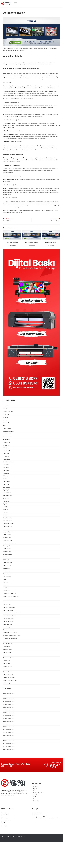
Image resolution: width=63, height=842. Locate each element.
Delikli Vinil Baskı (7, 560)
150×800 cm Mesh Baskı (8, 721)
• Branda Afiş (35, 800)
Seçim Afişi (5, 506)
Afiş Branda (5, 582)
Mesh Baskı (6, 417)
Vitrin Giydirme (6, 663)
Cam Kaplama (6, 484)
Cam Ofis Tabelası (7, 652)
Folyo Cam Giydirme (7, 683)
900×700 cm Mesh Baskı (8, 726)
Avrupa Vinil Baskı (7, 565)
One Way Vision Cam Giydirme (10, 680)
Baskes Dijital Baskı (7, 540)
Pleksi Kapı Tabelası (7, 649)
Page (57, 838)
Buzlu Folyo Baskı (7, 436)
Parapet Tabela (6, 660)
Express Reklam (14, 192)
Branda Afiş (5, 425)
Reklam (43, 836)
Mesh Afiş (5, 509)
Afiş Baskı (5, 512)
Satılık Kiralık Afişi (7, 518)
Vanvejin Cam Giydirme (8, 669)
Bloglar (9, 688)
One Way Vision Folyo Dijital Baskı (11, 596)
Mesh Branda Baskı (7, 554)
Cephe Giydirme (6, 490)
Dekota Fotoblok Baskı (8, 599)
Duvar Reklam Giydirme (8, 523)
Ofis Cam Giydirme (7, 666)
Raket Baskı (6, 448)
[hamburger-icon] (15, 3)
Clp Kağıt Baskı (6, 450)
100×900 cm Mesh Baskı (8, 693)
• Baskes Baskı (35, 790)
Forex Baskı (6, 456)
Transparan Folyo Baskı (8, 431)
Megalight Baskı (6, 445)
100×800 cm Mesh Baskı (8, 724)
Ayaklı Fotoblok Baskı (8, 462)
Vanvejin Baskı (6, 590)
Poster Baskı (6, 515)
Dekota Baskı (6, 453)
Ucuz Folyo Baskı (7, 602)
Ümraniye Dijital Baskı (35, 836)
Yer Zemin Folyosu (7, 520)
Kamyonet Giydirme (7, 495)
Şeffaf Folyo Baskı (7, 428)
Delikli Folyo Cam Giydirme (9, 677)
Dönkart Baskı (6, 464)
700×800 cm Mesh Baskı (8, 701)
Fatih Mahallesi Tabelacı (31, 242)
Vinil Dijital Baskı (7, 548)
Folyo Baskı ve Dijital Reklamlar (10, 638)
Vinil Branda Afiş (7, 568)
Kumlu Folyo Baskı (7, 434)
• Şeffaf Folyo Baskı (5, 812)
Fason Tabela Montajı (8, 643)
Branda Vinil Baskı (7, 574)
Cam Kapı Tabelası (7, 655)
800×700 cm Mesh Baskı (8, 729)
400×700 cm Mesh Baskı (8, 740)
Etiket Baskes (6, 529)
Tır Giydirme (6, 498)
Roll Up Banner (6, 476)
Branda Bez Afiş (6, 571)
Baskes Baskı (6, 414)
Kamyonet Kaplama (7, 624)
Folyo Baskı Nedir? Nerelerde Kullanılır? (12, 635)
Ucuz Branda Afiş (7, 576)
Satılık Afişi (5, 585)
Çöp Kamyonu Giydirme (8, 629)
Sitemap (53, 836)
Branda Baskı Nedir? (7, 641)
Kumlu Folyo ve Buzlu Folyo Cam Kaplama (12, 613)
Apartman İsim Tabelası (8, 657)
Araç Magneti (6, 467)
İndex (61, 838)
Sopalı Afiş (5, 504)
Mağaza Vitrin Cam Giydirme (9, 616)
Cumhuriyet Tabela (50, 242)
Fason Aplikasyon (7, 646)
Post (57, 836)
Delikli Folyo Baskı (7, 534)
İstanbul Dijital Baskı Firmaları (10, 632)
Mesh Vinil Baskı (7, 557)
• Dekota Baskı (4, 818)
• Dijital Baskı (35, 786)
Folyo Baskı (6, 408)
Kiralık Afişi (5, 588)
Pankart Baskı (6, 501)
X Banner (5, 478)
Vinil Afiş (5, 579)
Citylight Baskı (6, 442)
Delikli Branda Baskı (7, 562)
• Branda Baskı (35, 798)
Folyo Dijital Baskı (7, 537)
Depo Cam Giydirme (7, 671)
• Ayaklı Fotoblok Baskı (6, 820)
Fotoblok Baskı (6, 459)
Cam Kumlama (6, 487)
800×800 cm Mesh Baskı (8, 698)
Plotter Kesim (6, 473)
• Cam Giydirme (4, 826)
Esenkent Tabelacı (12, 242)
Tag (60, 836)
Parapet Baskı (6, 470)
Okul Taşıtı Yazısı (7, 492)
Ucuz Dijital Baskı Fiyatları (9, 607)
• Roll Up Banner (5, 822)
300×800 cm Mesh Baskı (8, 712)
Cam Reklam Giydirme (8, 621)
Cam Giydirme (6, 481)
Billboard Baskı (6, 439)
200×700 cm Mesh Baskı (8, 749)
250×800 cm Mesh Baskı (8, 715)
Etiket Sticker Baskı (7, 526)
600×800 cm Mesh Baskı (8, 704)
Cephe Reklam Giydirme (8, 618)
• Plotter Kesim (4, 816)
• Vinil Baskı (35, 796)
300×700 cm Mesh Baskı (8, 743)
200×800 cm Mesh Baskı (8, 718)
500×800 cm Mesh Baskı (8, 707)
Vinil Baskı (5, 420)
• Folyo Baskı (35, 788)
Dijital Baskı (6, 406)
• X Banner (3, 824)
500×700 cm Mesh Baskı (8, 738)
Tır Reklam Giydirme (7, 627)
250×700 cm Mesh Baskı (8, 746)
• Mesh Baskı (35, 794)
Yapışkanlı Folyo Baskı (8, 532)
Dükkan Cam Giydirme (8, 674)
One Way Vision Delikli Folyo (9, 593)
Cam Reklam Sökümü (8, 610)
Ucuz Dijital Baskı (7, 604)
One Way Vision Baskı (8, 411)
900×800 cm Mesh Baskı (8, 696)
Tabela (48, 836)
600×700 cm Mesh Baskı (8, 735)
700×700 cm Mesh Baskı (8, 732)
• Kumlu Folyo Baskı (6, 814)
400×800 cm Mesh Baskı (8, 710)
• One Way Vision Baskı (38, 792)
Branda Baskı (6, 422)
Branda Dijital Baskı (7, 546)
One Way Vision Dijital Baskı (9, 543)
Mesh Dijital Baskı (7, 551)
